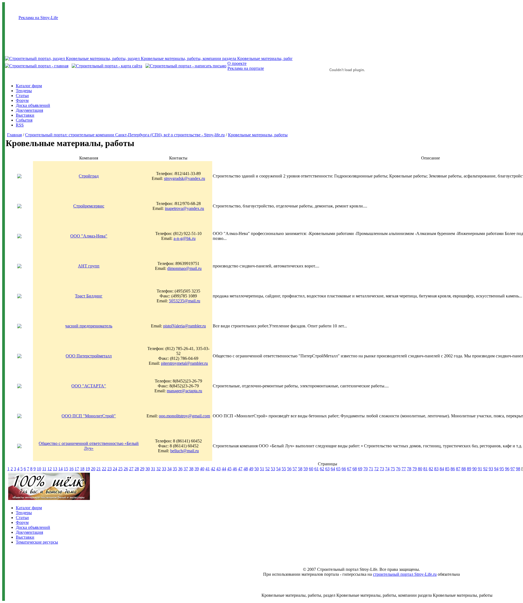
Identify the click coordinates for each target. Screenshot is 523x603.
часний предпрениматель (88, 326)
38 (191, 468)
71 (371, 468)
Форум (22, 100)
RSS (20, 125)
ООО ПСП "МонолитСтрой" (89, 416)
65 (338, 468)
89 (469, 468)
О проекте (237, 63)
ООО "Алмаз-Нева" (88, 236)
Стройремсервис (88, 206)
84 (442, 468)
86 (453, 468)
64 (333, 468)
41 (207, 468)
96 (507, 468)
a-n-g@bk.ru (185, 238)
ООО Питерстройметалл (89, 356)
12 (49, 468)
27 (131, 468)
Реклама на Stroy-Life (38, 17)
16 (71, 468)
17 (77, 468)
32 (158, 468)
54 (278, 468)
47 (240, 468)
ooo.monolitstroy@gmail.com (184, 416)
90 (474, 468)
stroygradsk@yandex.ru (184, 178)
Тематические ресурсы (37, 542)
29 (142, 468)
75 (393, 468)
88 (463, 468)
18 (82, 468)
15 (66, 468)
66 (344, 468)
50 (256, 468)
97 (512, 468)
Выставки (25, 115)
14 (60, 468)
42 (213, 468)
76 (398, 468)
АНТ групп (88, 266)
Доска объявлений (33, 105)
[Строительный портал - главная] (36, 66)
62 (322, 468)
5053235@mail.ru (184, 301)
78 (409, 468)
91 (480, 468)
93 (491, 468)
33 (164, 468)
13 (55, 468)
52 (267, 468)
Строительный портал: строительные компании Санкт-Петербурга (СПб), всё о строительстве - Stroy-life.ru (125, 134)
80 (420, 468)
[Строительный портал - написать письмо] (185, 66)
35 (175, 468)
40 (202, 468)
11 (44, 468)
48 (246, 468)
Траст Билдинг (88, 296)
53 (273, 468)
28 (137, 468)
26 (126, 468)
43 (218, 468)
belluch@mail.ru (184, 450)
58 (300, 468)
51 (262, 468)
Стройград (89, 176)
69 (360, 468)
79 (414, 468)
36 (180, 468)
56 (289, 468)
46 (235, 468)
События (24, 120)
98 (518, 468)
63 (327, 468)
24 (115, 468)
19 (88, 468)
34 (169, 468)
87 (458, 468)
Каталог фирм (29, 85)
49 (251, 468)
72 (376, 468)
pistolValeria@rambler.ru (184, 326)
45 (229, 468)
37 (186, 468)
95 (502, 468)
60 (311, 468)
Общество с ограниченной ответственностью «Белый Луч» (89, 446)
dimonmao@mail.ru (184, 268)
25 (120, 468)
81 (425, 468)
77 (404, 468)
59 (305, 468)
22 (104, 468)
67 (349, 468)
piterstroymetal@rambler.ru (184, 363)
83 (436, 468)
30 (147, 468)
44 (224, 468)
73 (382, 468)
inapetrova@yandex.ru (184, 208)
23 (109, 468)
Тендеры (24, 90)
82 (431, 468)
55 (284, 468)
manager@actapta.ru (184, 390)
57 (295, 468)
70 (365, 468)
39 (196, 468)
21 (98, 468)
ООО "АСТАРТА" (88, 386)
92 (485, 468)
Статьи (22, 95)
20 (93, 468)
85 (447, 468)
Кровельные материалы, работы (258, 134)
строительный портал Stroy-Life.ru (405, 574)
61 (316, 468)
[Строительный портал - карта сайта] (107, 66)
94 (496, 468)
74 (387, 468)
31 (153, 468)
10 (39, 468)
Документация (29, 110)
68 (354, 468)
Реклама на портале (245, 68)
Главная (14, 134)
